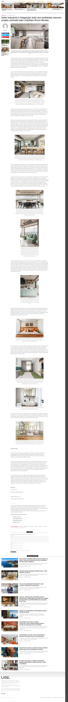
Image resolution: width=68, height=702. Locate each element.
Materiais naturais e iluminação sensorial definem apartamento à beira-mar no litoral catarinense (32, 662)
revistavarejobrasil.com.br (18, 518)
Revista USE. (5, 30)
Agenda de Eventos (49, 697)
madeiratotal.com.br (17, 516)
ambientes (21, 526)
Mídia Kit (59, 697)
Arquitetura (3, 15)
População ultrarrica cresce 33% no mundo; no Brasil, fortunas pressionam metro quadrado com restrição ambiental (33, 560)
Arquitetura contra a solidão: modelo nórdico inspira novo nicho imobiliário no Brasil (33, 648)
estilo (12, 527)
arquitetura (30, 526)
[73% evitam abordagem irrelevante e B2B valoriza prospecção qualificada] (9, 593)
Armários (25, 526)
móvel (20, 527)
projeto (23, 527)
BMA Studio (41, 526)
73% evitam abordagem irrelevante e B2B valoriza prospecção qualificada (31, 584)
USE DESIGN (42, 697)
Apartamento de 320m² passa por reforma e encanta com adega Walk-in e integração (32, 635)
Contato (63, 697)
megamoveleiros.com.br (17, 520)
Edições (45, 697)
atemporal (36, 526)
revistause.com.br (16, 522)
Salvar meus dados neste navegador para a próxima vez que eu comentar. (20, 550)
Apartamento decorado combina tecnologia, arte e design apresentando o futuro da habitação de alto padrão (31, 623)
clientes (45, 526)
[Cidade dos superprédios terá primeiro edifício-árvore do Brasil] (9, 618)
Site (11, 547)
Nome (12, 542)
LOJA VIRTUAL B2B (55, 697)
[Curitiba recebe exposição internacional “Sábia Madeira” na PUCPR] (9, 580)
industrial (16, 527)
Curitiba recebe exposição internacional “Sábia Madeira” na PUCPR (33, 571)
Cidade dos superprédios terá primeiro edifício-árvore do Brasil (41, 2)
